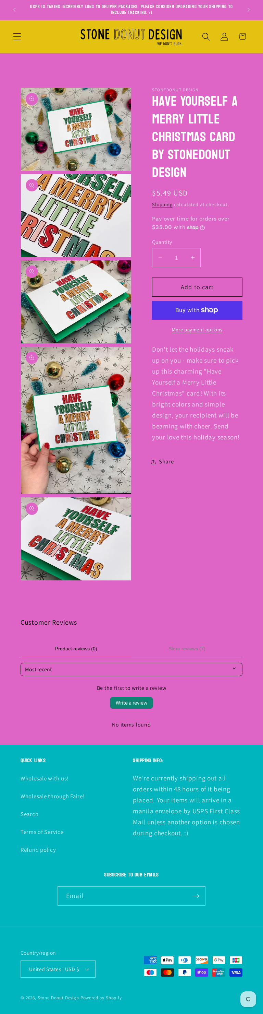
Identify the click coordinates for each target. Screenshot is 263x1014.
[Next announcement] (248, 9)
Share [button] (166, 461)
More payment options (197, 329)
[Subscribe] (196, 896)
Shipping (162, 204)
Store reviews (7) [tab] (186, 648)
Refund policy (38, 849)
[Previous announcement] (14, 9)
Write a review (131, 702)
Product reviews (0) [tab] (76, 648)
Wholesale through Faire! (53, 796)
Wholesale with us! (45, 778)
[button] (17, 36)
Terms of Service (42, 832)
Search (29, 814)
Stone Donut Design (58, 998)
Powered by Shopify (101, 998)
